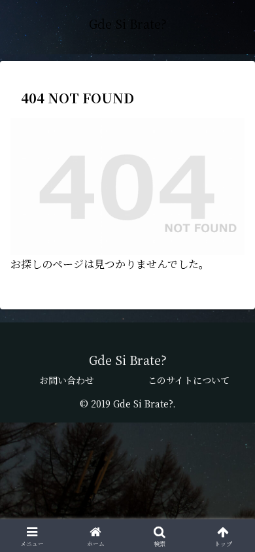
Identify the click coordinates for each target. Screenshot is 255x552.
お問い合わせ (66, 380)
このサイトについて (189, 380)
